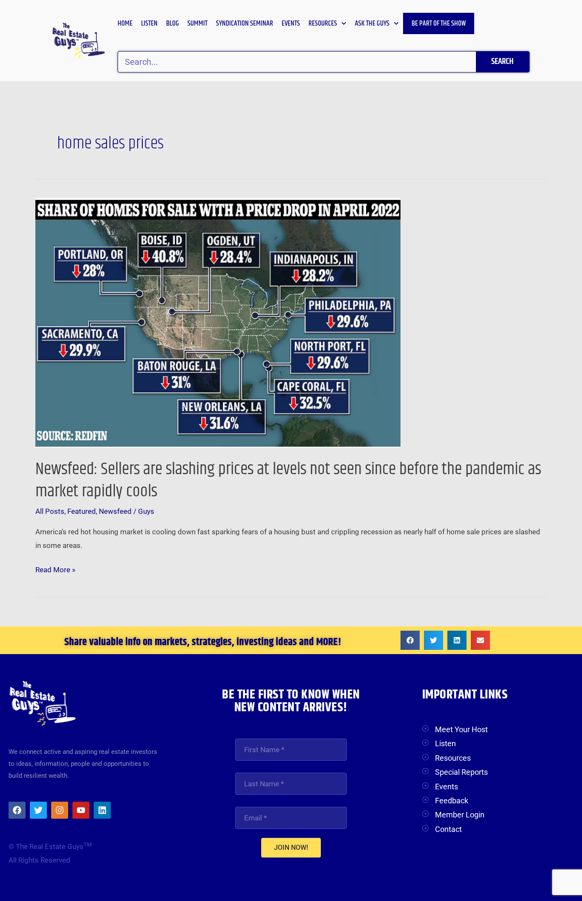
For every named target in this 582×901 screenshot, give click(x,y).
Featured (81, 511)
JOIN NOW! (291, 847)
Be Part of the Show (439, 23)
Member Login (459, 814)
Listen (149, 23)
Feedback (451, 800)
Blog (172, 23)
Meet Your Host (461, 729)
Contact (448, 829)
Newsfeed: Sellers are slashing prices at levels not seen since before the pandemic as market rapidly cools (288, 480)
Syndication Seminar (244, 23)
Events (291, 23)
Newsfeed (115, 511)
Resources (322, 23)
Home (125, 23)
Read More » (55, 568)
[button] (410, 640)
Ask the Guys (372, 23)
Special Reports (461, 772)
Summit (197, 23)
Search (502, 61)
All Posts (49, 511)
